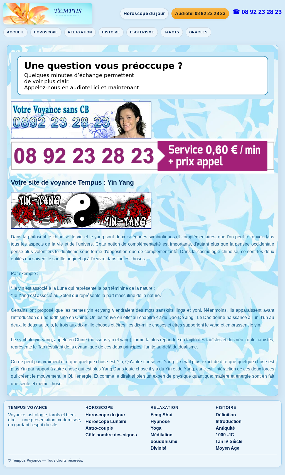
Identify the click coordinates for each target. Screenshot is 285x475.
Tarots (171, 32)
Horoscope (46, 32)
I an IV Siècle (229, 441)
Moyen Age (227, 448)
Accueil (15, 32)
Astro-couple (99, 428)
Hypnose (160, 421)
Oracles (198, 32)
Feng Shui (161, 414)
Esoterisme (142, 32)
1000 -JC (225, 434)
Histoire (111, 32)
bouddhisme (164, 441)
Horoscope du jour (144, 13)
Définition (226, 414)
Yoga (156, 428)
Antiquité (225, 428)
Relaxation (80, 32)
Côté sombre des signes (111, 434)
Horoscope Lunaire (105, 421)
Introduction (229, 421)
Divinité (158, 448)
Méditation (162, 434)
